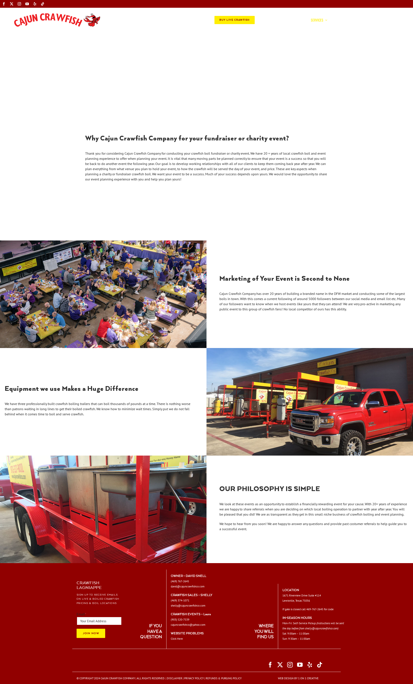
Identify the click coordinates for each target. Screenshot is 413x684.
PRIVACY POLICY (194, 678)
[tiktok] (42, 4)
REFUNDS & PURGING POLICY (224, 678)
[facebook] (4, 4)
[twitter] (11, 4)
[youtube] (27, 4)
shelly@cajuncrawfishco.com (321, 628)
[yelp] (35, 4)
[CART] (385, 20)
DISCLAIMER (174, 678)
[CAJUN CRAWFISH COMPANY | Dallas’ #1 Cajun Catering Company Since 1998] (57, 15)
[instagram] (19, 4)
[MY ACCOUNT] (391, 20)
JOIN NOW (91, 633)
